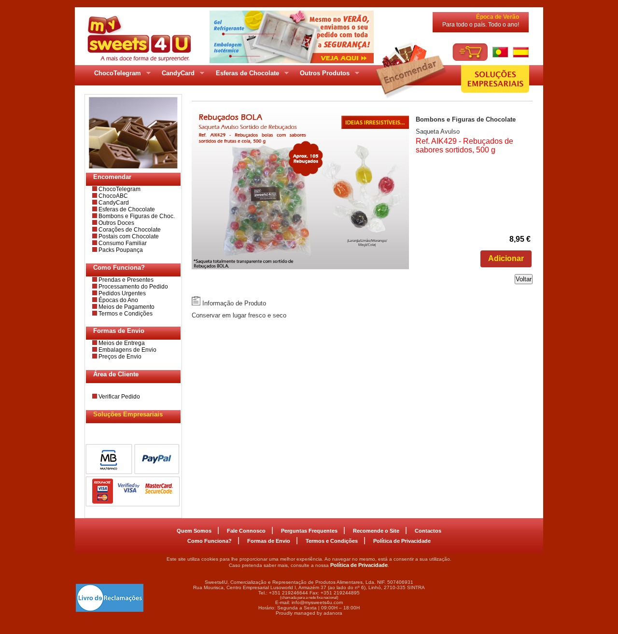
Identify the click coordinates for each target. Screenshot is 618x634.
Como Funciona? (209, 541)
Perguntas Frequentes (309, 531)
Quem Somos (194, 531)
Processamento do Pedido (132, 286)
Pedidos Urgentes (121, 293)
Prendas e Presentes (125, 279)
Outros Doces (115, 223)
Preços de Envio (119, 356)
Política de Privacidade (402, 541)
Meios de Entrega (121, 343)
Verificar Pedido (118, 396)
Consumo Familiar (122, 243)
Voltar (524, 279)
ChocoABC (112, 196)
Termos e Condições (125, 313)
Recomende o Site (376, 531)
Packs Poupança (120, 250)
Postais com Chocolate (128, 236)
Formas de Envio (268, 541)
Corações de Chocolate (129, 229)
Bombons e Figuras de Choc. (136, 216)
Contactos (428, 531)
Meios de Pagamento (125, 306)
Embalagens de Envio (126, 349)
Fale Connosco (246, 531)
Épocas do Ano (117, 300)
